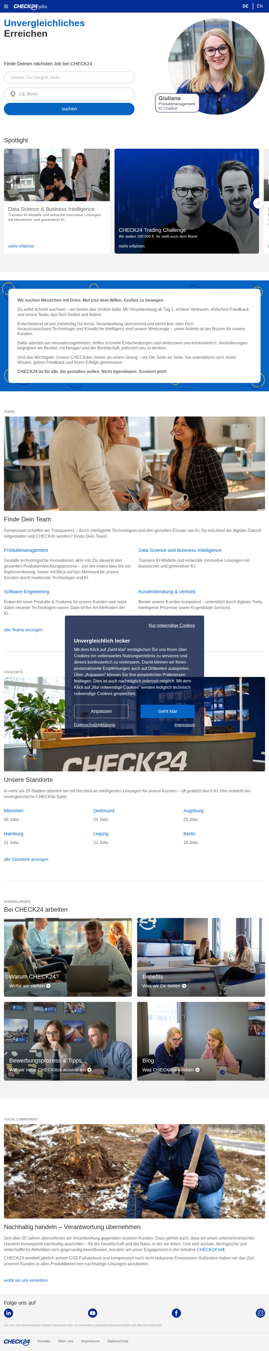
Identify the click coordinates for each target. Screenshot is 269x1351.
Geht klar (167, 711)
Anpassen (101, 711)
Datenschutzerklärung (94, 725)
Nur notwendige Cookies (172, 625)
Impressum (184, 725)
